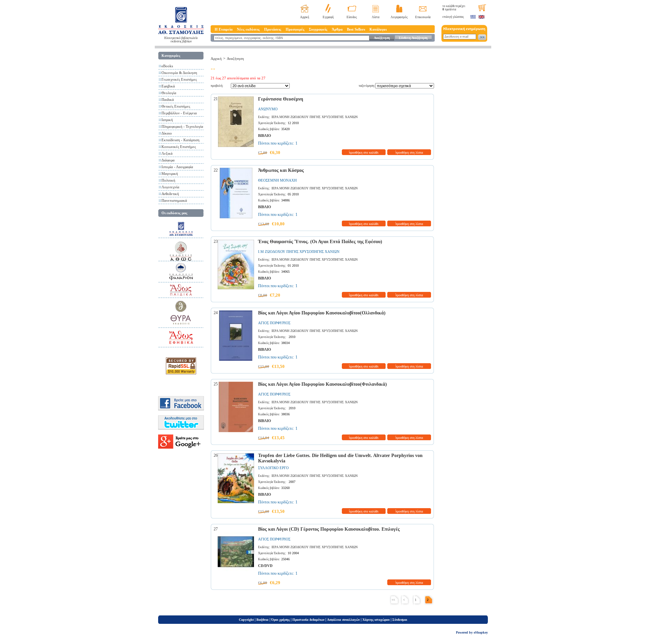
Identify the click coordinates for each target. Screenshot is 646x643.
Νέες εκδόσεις (248, 29)
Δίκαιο (167, 133)
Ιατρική (167, 120)
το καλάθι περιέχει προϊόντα (453, 7)
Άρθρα (337, 29)
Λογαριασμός (399, 17)
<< (393, 600)
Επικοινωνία (423, 17)
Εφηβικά (168, 86)
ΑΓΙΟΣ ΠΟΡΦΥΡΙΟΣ (274, 323)
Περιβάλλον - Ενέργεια (179, 113)
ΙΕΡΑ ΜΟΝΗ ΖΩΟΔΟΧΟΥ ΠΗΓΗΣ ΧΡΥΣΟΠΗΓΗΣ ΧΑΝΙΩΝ (315, 117)
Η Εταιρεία (223, 29)
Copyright (246, 619)
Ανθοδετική (170, 194)
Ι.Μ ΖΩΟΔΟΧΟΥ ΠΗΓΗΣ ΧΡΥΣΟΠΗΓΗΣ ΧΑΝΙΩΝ (298, 252)
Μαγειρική (170, 174)
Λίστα (376, 17)
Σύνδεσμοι (399, 619)
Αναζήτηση (382, 38)
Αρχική (304, 17)
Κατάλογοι (378, 29)
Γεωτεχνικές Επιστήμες (179, 79)
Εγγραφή (328, 17)
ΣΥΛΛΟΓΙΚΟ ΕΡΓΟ (273, 468)
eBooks (167, 66)
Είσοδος (352, 17)
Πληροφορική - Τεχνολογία (182, 126)
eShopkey (481, 632)
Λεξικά (167, 153)
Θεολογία (169, 93)
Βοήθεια (262, 619)
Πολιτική (168, 180)
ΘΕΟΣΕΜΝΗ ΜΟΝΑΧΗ (277, 180)
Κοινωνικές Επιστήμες (179, 147)
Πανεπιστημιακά (174, 200)
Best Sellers (356, 29)
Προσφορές (295, 29)
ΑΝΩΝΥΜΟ (268, 109)
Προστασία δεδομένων (308, 619)
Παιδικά (168, 100)
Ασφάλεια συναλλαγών (343, 619)
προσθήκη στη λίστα (409, 152)
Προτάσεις (272, 29)
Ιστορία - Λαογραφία (177, 167)
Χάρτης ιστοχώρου (376, 619)
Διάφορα (168, 160)
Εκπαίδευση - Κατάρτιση (181, 140)
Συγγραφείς (318, 29)
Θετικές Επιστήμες (176, 106)
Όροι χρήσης (280, 619)
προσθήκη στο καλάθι (364, 152)
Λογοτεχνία (170, 187)
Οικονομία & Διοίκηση (179, 73)
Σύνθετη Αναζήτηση (413, 38)
